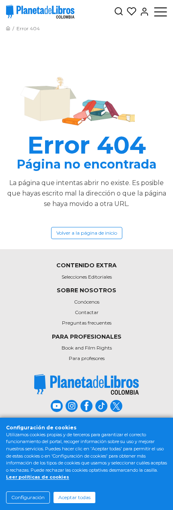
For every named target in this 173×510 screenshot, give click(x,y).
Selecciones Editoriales (87, 277)
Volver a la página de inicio (86, 233)
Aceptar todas (74, 497)
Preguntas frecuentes (86, 323)
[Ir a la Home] (8, 28)
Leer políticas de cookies (37, 477)
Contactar (87, 312)
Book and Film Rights (87, 348)
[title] (86, 384)
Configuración (28, 497)
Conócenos (86, 302)
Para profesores (87, 358)
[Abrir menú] (160, 11)
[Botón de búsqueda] (119, 11)
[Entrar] (142, 12)
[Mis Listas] (130, 12)
